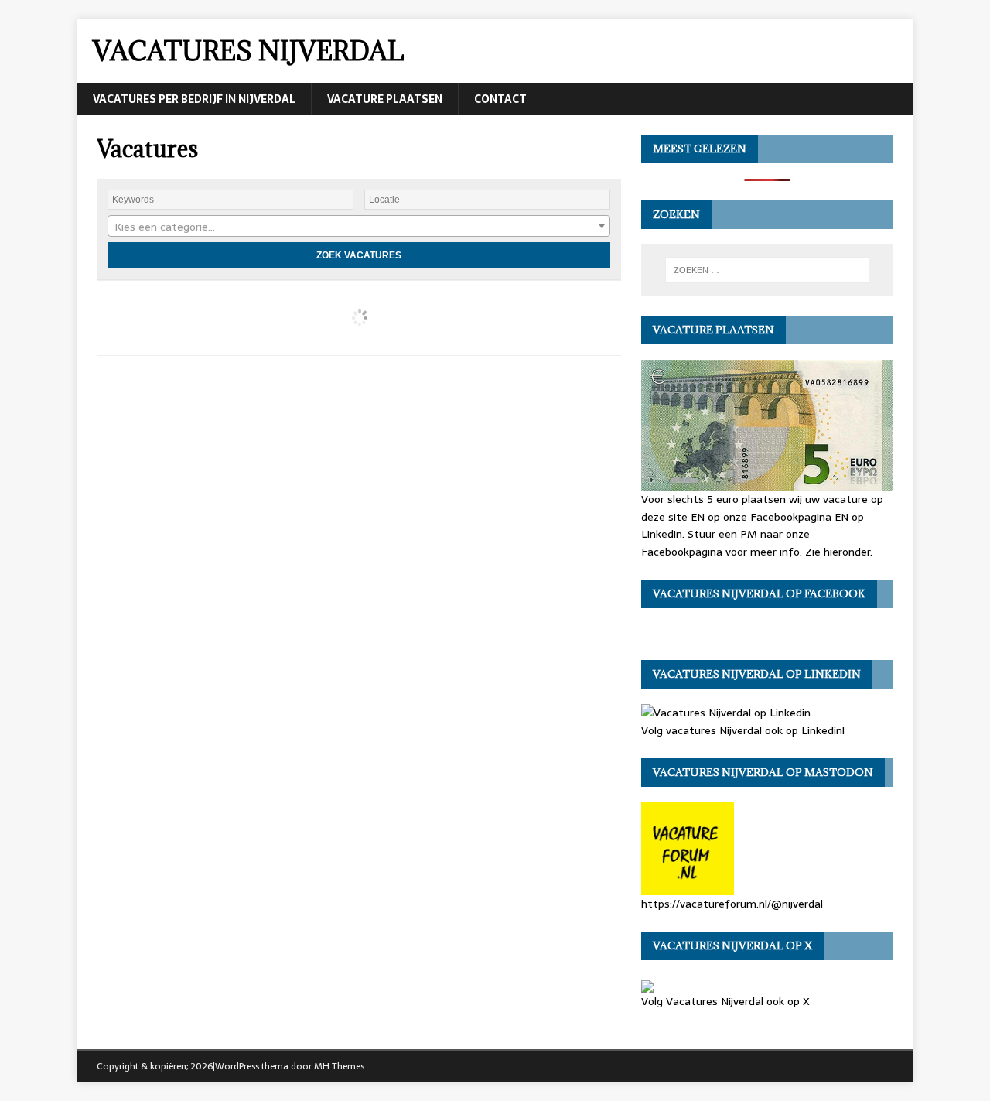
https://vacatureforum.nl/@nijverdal (732, 903)
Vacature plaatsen (384, 99)
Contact (500, 99)
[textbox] (358, 227)
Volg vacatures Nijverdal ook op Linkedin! (743, 730)
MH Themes (339, 1066)
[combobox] (359, 226)
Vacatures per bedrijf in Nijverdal (194, 99)
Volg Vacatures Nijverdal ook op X (725, 1001)
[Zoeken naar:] (767, 270)
